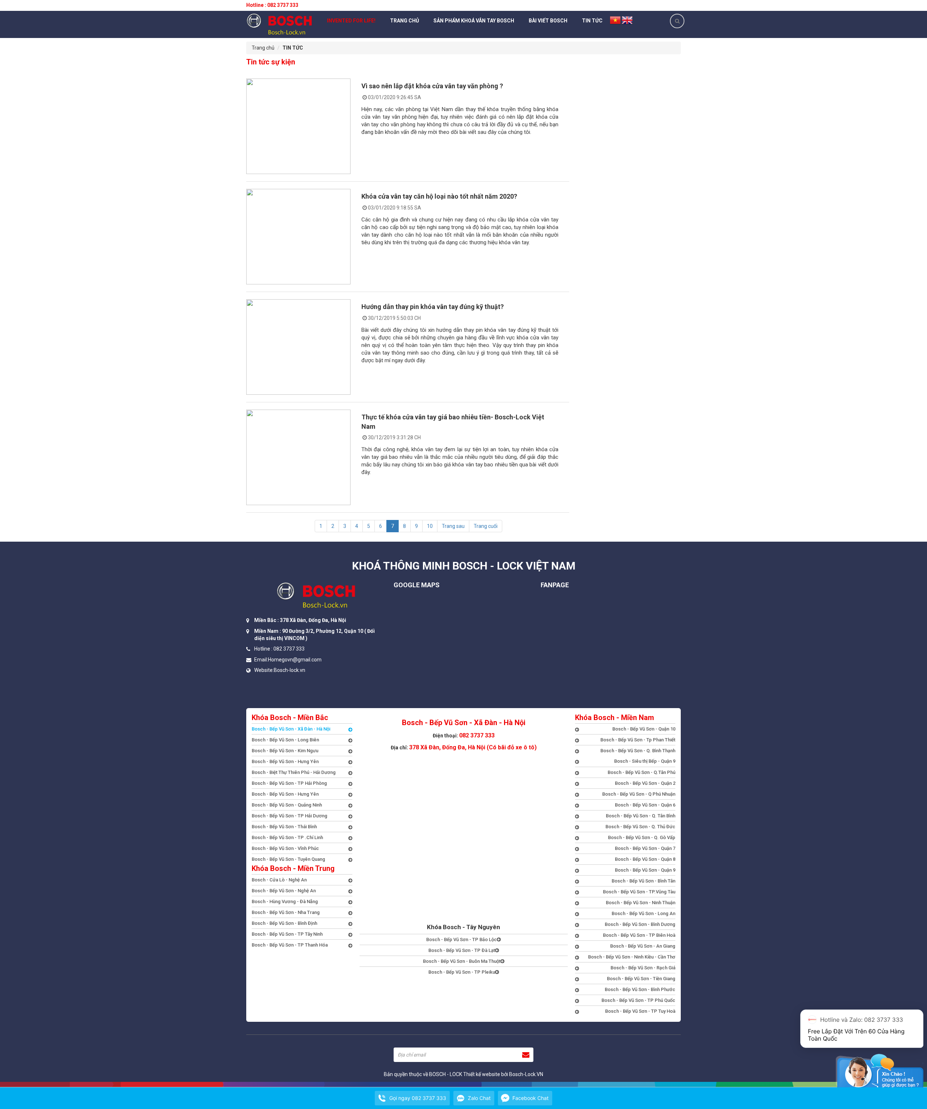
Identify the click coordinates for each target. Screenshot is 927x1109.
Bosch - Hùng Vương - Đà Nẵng (285, 901)
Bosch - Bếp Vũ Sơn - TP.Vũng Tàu (639, 891)
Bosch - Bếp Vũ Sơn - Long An (643, 913)
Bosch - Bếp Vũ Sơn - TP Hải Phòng (289, 783)
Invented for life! (351, 21)
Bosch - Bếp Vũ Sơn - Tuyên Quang (288, 859)
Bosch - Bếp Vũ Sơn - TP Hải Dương (289, 815)
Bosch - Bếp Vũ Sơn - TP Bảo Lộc (461, 939)
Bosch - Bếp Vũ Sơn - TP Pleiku (461, 972)
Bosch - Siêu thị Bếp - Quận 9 (644, 761)
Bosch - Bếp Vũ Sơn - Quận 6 (645, 805)
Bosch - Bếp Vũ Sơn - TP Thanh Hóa (290, 945)
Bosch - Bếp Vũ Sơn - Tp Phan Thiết (637, 739)
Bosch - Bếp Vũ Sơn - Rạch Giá (643, 967)
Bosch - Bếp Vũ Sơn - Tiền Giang (641, 978)
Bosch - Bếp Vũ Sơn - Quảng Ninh (287, 805)
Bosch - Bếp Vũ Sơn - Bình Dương (640, 924)
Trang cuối (486, 526)
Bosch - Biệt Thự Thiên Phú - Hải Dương (294, 772)
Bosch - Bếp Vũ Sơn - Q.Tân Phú (641, 772)
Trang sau (453, 526)
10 (430, 526)
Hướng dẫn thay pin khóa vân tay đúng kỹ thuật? (432, 306)
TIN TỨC (592, 21)
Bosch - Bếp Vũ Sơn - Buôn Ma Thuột (461, 961)
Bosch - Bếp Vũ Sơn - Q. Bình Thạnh (637, 750)
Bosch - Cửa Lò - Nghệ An (279, 879)
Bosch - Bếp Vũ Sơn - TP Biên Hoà (639, 935)
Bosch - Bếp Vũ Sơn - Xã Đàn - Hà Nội (291, 729)
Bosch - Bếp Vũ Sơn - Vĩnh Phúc (285, 848)
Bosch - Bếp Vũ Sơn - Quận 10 (643, 729)
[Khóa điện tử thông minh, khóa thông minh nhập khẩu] (279, 24)
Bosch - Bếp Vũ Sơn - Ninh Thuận (640, 902)
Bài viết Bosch (548, 21)
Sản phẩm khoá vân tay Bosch (473, 21)
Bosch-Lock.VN (526, 1074)
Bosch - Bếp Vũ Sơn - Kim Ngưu (285, 750)
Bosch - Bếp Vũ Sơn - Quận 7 (645, 848)
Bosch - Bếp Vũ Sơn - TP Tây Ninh (287, 934)
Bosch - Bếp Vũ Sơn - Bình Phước (640, 989)
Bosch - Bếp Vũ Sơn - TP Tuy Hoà (640, 1011)
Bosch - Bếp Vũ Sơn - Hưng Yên (285, 761)
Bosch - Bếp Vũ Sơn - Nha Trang (286, 912)
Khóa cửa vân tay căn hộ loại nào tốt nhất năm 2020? (439, 196)
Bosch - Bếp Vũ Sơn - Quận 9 (645, 870)
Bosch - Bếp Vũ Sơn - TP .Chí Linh (287, 837)
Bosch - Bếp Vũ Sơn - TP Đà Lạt (461, 950)
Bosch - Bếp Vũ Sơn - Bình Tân (643, 881)
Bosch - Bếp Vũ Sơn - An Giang (642, 946)
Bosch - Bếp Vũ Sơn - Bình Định (284, 923)
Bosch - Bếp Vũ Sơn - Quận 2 (645, 783)
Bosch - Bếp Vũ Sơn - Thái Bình (284, 826)
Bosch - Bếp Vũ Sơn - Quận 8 (645, 859)
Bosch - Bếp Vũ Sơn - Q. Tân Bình (640, 815)
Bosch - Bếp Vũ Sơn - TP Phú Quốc (638, 1000)
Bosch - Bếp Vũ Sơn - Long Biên (285, 739)
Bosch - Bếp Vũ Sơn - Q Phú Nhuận (638, 794)
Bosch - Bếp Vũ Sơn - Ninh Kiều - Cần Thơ (631, 957)
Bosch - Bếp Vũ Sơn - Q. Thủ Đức (640, 826)
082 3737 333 (477, 735)
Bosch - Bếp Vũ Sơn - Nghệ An (284, 890)
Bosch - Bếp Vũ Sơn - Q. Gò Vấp (641, 837)
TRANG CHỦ (404, 21)
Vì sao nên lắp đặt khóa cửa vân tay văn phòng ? (432, 86)
